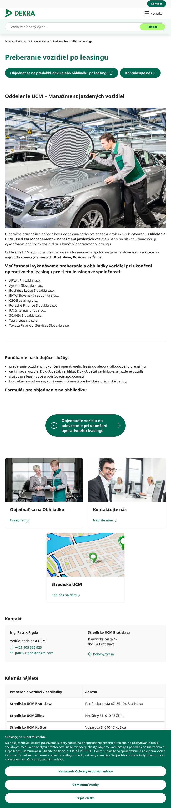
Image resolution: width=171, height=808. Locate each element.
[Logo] (22, 13)
